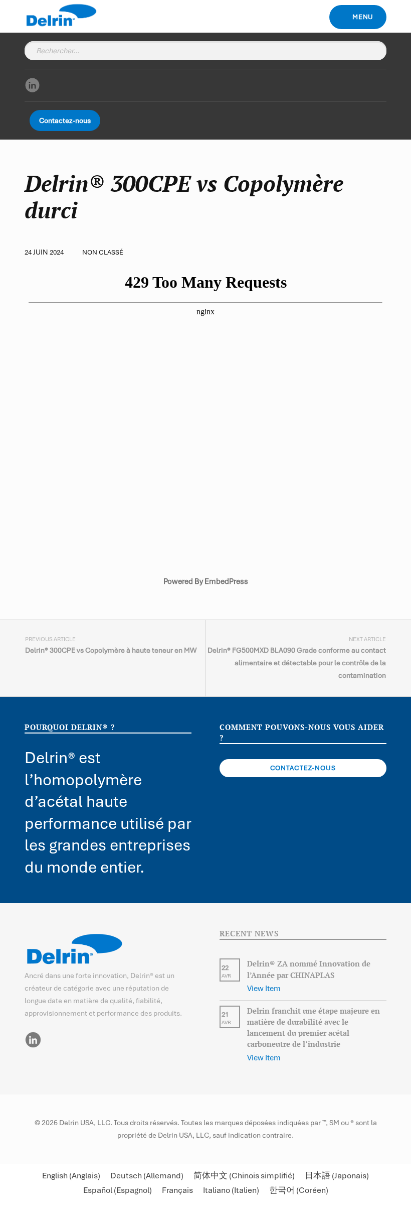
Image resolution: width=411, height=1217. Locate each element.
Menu (363, 17)
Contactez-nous (65, 120)
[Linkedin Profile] (33, 1039)
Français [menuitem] (177, 1190)
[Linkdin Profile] (32, 84)
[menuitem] (71, 1175)
